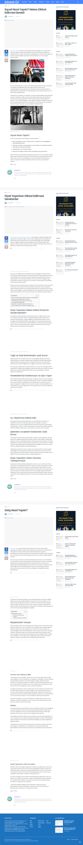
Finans (35, 2)
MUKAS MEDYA (24, 840)
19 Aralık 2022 (68, 539)
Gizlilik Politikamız (74, 839)
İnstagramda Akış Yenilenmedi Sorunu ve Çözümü (71, 224)
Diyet (9, 192)
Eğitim (47, 2)
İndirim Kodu (41, 820)
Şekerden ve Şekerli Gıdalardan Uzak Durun (22, 304)
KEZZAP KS (11, 16)
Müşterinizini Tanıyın (17, 613)
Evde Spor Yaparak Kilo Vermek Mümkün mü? (70, 828)
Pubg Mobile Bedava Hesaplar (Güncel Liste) (71, 55)
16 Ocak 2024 (68, 232)
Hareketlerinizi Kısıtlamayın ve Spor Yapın (22, 300)
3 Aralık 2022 (68, 548)
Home (6, 5)
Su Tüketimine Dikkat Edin (18, 302)
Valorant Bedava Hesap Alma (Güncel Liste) (71, 69)
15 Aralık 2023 (68, 71)
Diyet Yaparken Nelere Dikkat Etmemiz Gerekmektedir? (25, 297)
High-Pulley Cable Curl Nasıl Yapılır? (70, 43)
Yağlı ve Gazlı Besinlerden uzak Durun (21, 299)
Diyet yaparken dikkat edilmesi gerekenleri (20, 237)
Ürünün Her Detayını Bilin (19, 615)
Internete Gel (12, 2)
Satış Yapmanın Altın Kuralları (20, 617)
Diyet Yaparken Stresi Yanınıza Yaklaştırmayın (23, 305)
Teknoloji (41, 2)
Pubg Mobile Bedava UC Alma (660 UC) (71, 62)
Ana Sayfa (24, 2)
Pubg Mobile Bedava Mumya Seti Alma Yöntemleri (70, 77)
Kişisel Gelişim (41, 822)
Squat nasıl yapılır (14, 50)
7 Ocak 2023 (17, 16)
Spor (62, 2)
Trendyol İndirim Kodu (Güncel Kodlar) (70, 83)
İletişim (15, 616)
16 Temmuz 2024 (68, 80)
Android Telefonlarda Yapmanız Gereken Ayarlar (70, 545)
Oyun (52, 2)
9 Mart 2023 (67, 38)
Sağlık (57, 2)
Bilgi (30, 2)
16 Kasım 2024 (68, 64)
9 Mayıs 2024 (68, 57)
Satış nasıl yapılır (14, 548)
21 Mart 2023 (68, 46)
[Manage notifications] (80, 842)
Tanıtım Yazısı (11, 840)
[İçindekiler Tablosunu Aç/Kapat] (36, 296)
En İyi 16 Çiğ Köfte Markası (71, 270)
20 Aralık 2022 (68, 271)
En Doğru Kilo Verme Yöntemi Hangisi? (69, 821)
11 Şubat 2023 (68, 226)
